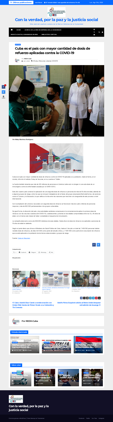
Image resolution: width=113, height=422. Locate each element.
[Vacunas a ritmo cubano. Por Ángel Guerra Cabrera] (86, 279)
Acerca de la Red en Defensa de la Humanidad (43, 30)
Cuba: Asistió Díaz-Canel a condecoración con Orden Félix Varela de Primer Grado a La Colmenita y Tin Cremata (33, 305)
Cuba (61, 372)
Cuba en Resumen (24, 238)
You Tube (94, 418)
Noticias (18, 44)
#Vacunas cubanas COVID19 (48, 61)
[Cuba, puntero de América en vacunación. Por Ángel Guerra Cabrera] (26, 279)
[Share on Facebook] (94, 246)
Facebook (81, 418)
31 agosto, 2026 (19, 380)
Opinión (14, 372)
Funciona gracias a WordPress (17, 418)
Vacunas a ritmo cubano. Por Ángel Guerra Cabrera (85, 287)
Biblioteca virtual (49, 34)
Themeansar (40, 418)
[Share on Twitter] (98, 246)
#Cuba (35, 61)
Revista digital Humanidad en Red (24, 34)
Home (19, 30)
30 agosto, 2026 (91, 380)
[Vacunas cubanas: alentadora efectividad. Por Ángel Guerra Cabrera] (56, 279)
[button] (99, 32)
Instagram (101, 418)
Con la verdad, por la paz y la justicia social (56, 19)
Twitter (88, 418)
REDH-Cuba (27, 58)
